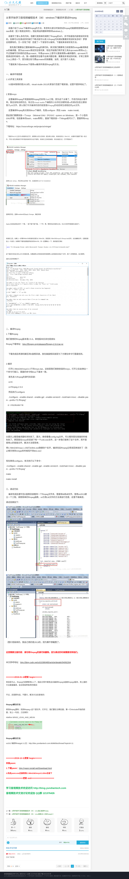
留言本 (78, 3)
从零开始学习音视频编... (83, 9)
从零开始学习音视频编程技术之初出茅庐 (107, 67)
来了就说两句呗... (12, 837)
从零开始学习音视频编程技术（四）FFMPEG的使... (114, 58)
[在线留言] (126, 30)
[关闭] (126, 37)
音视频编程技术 (48, 9)
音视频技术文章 (42, 3)
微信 (22, 23)
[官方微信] (126, 24)
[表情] (8, 842)
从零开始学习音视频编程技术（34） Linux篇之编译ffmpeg (30, 811)
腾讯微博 (35, 23)
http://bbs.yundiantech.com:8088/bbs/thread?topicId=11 (51, 743)
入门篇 (71, 9)
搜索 (123, 3)
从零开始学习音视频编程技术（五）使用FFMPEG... (114, 47)
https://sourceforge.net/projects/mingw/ (33, 126)
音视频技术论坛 (56, 3)
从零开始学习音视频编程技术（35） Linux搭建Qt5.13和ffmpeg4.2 (32, 814)
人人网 (42, 23)
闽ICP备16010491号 (44, 874)
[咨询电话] (126, 18)
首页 (31, 3)
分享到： (10, 23)
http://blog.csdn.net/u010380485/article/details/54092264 (45, 662)
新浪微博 (28, 23)
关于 (85, 3)
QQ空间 (17, 23)
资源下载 (68, 3)
